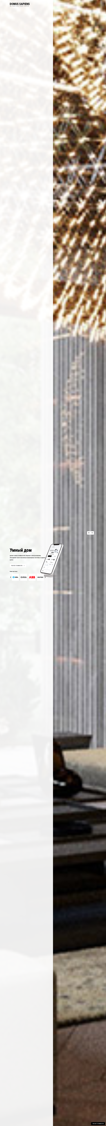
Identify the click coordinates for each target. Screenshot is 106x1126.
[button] (18, 565)
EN (88, 533)
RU (92, 533)
